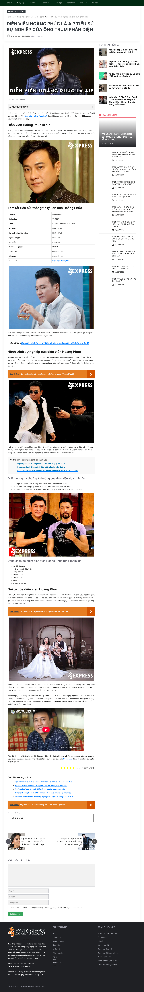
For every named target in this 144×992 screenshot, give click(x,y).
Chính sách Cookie (105, 957)
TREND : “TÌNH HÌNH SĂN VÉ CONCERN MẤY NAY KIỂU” (123, 183)
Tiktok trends (58, 953)
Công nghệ (21, 3)
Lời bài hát (56, 949)
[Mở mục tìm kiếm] (138, 3)
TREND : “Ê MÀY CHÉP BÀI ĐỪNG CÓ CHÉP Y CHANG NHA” (123, 239)
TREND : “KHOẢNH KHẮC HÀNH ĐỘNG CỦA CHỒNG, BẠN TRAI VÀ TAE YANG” (117, 137)
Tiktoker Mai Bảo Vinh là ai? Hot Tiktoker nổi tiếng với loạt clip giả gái (69, 841)
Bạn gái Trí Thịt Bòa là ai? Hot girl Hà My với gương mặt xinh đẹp (41, 785)
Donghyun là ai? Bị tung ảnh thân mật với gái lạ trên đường (41, 467)
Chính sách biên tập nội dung (108, 953)
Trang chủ (9, 3)
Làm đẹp (59, 3)
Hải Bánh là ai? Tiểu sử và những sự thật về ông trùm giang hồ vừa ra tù (44, 797)
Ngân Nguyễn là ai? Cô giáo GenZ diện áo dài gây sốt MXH (41, 464)
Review (81, 3)
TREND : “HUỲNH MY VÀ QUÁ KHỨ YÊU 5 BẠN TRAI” (124, 195)
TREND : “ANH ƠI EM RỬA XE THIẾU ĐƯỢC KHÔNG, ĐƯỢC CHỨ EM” (124, 253)
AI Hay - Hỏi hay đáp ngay (107, 933)
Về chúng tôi (102, 937)
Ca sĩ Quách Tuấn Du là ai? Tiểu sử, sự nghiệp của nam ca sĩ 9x (40, 789)
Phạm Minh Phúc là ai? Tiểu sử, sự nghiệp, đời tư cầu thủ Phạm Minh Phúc (47, 470)
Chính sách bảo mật (105, 949)
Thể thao (94, 3)
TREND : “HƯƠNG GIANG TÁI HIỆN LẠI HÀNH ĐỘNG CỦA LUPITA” (123, 224)
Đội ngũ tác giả (103, 945)
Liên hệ (100, 941)
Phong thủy (70, 3)
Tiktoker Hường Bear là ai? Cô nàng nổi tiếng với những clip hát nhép (43, 793)
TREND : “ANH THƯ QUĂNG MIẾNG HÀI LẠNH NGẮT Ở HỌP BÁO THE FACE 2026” (123, 209)
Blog (54, 933)
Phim (55, 960)
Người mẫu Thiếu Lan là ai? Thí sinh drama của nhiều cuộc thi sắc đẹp (43, 782)
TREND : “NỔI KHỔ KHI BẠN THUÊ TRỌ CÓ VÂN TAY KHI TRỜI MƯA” (123, 154)
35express (16, 36)
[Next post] (94, 841)
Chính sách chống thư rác (107, 965)
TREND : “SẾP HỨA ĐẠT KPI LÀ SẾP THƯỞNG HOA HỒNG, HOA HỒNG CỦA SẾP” (124, 169)
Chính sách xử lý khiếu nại (107, 961)
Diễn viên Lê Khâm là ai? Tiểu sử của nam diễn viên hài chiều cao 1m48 (55, 343)
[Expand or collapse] (92, 107)
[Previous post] (8, 841)
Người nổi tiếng (16, 12)
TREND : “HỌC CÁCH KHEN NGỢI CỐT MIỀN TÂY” (123, 267)
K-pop (55, 957)
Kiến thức (45, 3)
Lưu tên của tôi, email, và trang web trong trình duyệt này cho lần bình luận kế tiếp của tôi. (46, 908)
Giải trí (32, 3)
